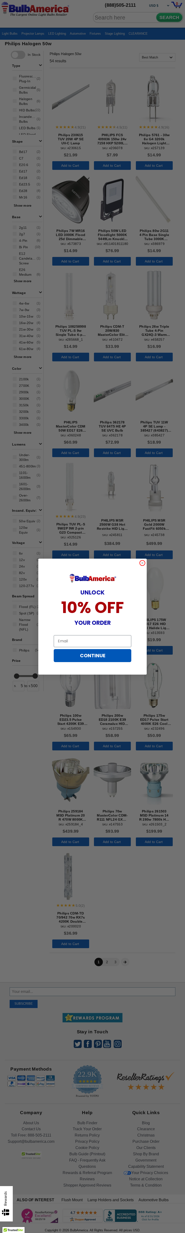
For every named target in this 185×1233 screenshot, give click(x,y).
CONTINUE (92, 655)
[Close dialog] (142, 563)
